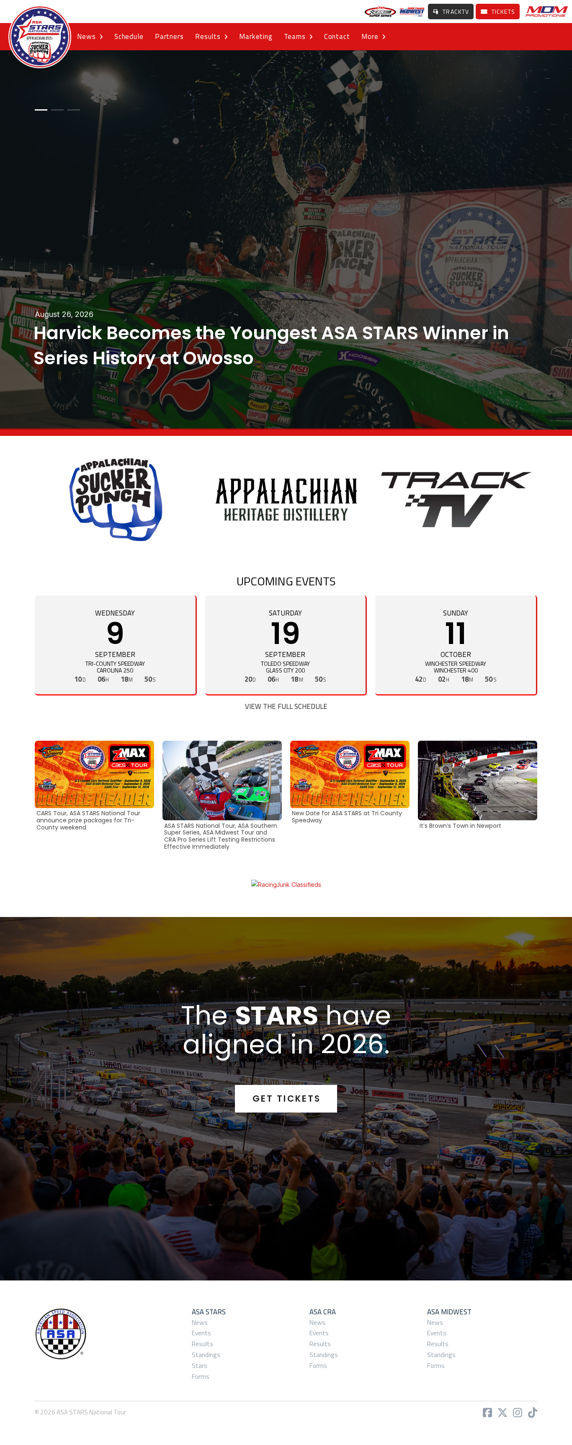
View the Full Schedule (286, 706)
